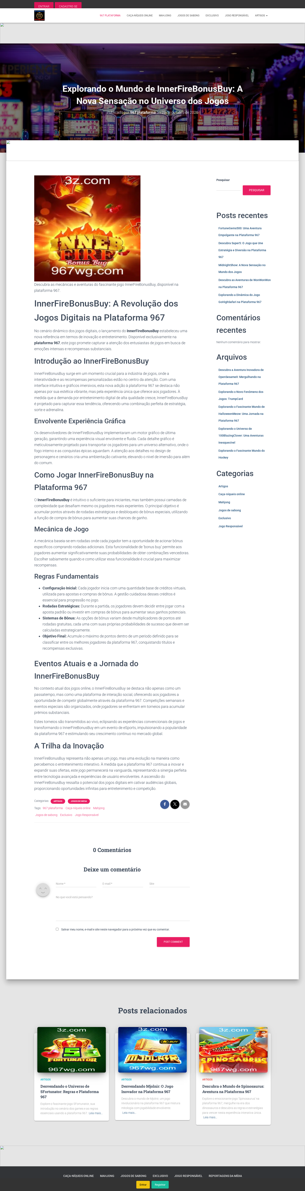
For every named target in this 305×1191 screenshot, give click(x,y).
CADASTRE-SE (68, 6)
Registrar (160, 1184)
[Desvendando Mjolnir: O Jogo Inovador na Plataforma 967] (152, 1049)
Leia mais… (96, 1113)
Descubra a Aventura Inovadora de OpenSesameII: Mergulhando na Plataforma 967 (241, 376)
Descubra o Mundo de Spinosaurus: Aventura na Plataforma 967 (233, 1089)
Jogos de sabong (188, 15)
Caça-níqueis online (140, 15)
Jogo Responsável (237, 15)
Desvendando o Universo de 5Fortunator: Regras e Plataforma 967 (69, 1091)
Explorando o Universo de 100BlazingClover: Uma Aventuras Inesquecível (241, 435)
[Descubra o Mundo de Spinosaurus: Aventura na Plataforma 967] (233, 1049)
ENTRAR (43, 6)
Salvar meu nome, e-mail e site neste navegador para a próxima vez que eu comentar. (115, 929)
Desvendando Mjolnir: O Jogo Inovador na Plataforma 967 (147, 1089)
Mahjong (165, 15)
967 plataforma (110, 15)
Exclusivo (212, 15)
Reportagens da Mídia (225, 1176)
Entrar (143, 1184)
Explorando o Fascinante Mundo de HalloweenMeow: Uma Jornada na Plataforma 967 (241, 413)
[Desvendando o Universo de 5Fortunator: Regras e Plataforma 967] (71, 1049)
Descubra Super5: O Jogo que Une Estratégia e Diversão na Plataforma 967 (242, 250)
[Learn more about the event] (152, 33)
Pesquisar (223, 180)
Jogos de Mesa (79, 801)
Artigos (260, 15)
